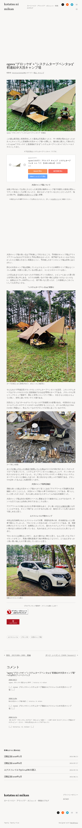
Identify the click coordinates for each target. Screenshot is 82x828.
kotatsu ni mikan (16, 795)
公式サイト (55, 199)
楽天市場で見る (57, 171)
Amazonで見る (38, 171)
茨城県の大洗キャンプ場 (27, 195)
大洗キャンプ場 (36, 637)
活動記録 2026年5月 (13, 777)
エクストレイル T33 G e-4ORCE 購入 (20, 770)
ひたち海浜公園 (63, 506)
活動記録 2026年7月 (13, 756)
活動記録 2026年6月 (13, 763)
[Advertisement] (41, 36)
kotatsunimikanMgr (19, 73)
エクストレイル (13, 637)
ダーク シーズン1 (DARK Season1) (60, 655)
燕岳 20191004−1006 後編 (18, 655)
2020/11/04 (13, 699)
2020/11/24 (13, 717)
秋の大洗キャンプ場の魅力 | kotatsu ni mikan (25, 701)
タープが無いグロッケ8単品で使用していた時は (26, 469)
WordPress (74, 823)
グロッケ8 (24, 637)
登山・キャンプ (39, 73)
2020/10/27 (13, 680)
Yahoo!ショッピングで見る (37, 176)
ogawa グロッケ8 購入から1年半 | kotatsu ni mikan (28, 683)
